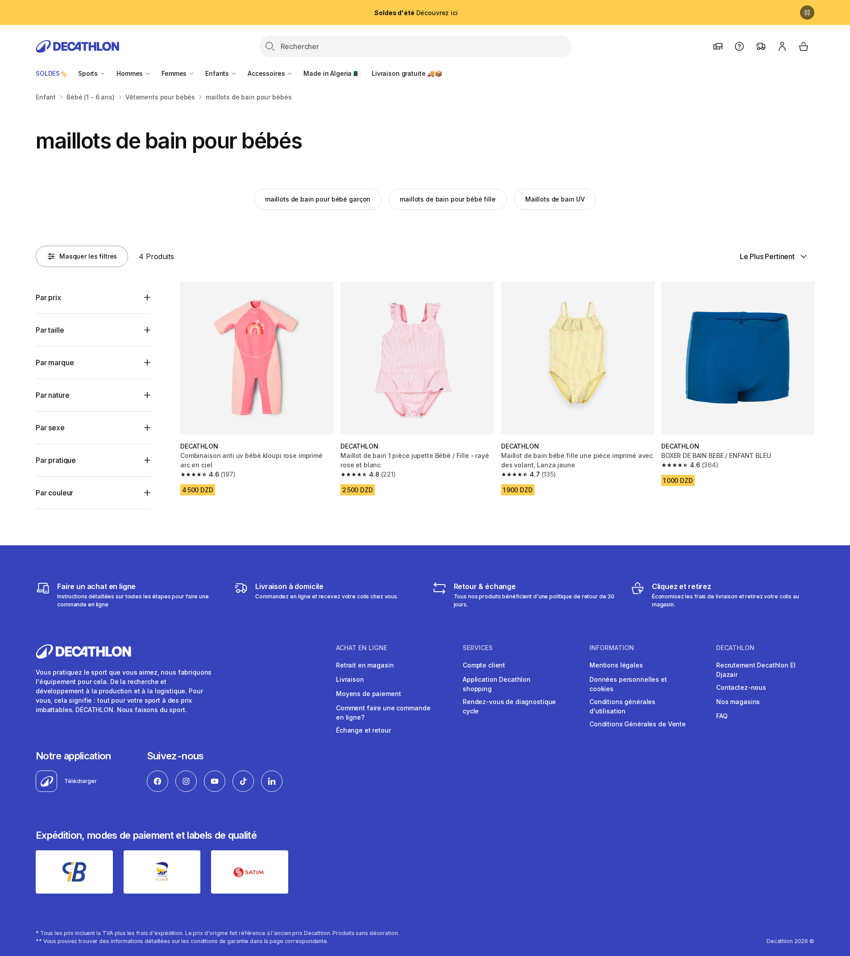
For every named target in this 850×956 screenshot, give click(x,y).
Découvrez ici (415, 12)
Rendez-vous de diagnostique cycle (509, 706)
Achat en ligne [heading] (361, 647)
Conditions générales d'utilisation (622, 706)
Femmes (175, 73)
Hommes (130, 73)
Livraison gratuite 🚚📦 (407, 73)
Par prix (48, 297)
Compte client (484, 665)
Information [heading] (611, 647)
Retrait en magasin (365, 665)
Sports (89, 73)
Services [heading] (478, 647)
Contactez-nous (741, 687)
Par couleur (54, 492)
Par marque (55, 362)
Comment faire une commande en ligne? (383, 712)
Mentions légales (616, 665)
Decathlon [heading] (735, 647)
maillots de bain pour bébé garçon (317, 199)
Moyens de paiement (368, 693)
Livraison (350, 679)
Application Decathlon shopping (497, 684)
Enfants (218, 73)
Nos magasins (738, 701)
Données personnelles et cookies (628, 684)
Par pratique (56, 460)
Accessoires (267, 73)
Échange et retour (363, 730)
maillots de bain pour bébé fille (448, 199)
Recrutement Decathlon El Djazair (756, 669)
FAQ (722, 716)
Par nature (52, 395)
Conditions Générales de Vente (637, 724)
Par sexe (50, 427)
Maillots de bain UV (555, 199)
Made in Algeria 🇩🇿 (332, 73)
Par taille (50, 330)
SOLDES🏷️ (51, 73)
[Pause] (807, 12)
